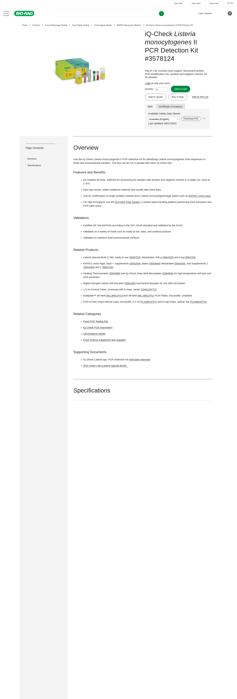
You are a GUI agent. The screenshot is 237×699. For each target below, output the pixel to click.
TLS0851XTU (148, 301)
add (204, 118)
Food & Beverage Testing (56, 25)
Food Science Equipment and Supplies (104, 340)
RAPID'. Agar (200, 196)
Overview (31, 159)
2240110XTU (148, 289)
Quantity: (149, 89)
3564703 (168, 257)
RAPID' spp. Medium (129, 25)
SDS (150, 106)
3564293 (180, 263)
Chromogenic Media (103, 25)
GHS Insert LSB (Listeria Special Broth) (104, 365)
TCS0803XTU (198, 301)
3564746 (107, 267)
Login (148, 83)
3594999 (114, 273)
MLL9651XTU (114, 295)
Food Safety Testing (80, 25)
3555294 (135, 263)
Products (36, 25)
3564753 (190, 257)
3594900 (168, 273)
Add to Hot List (200, 96)
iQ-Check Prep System (127, 202)
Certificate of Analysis (170, 106)
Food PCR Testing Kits (95, 321)
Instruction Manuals (139, 359)
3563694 (155, 263)
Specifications (34, 165)
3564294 (89, 267)
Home (25, 25)
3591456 (130, 283)
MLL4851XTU (145, 295)
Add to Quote (155, 97)
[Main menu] (6, 13)
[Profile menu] (218, 13)
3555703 (135, 257)
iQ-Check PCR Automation (97, 327)
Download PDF (191, 118)
